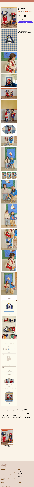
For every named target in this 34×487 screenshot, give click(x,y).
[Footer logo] (5, 465)
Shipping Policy (19, 473)
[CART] (32, 4)
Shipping (19, 12)
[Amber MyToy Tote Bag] (7, 437)
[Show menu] (2, 4)
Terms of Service (19, 476)
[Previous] (1, 1)
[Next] (32, 1)
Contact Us (19, 471)
